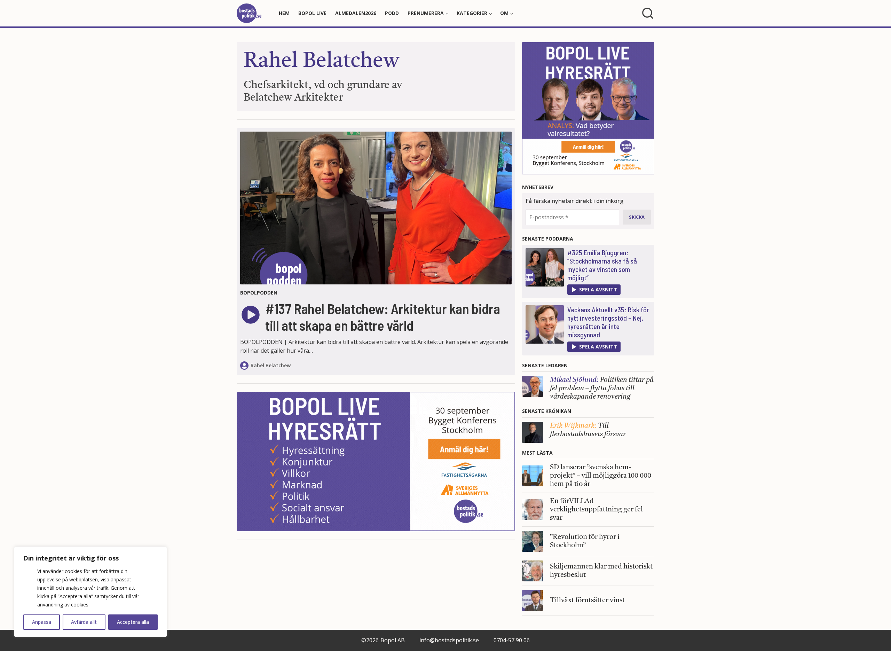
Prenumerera (426, 13)
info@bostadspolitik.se (449, 640)
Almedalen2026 (355, 13)
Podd (392, 13)
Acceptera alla (133, 622)
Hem (284, 13)
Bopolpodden (258, 292)
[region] (90, 592)
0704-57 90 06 (512, 640)
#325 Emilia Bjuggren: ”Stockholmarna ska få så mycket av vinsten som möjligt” (602, 265)
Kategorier (472, 13)
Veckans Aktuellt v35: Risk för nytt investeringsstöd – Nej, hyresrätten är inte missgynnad (608, 322)
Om (504, 13)
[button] (594, 289)
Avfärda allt (84, 622)
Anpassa (41, 622)
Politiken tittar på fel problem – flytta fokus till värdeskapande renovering (602, 388)
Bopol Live (312, 13)
